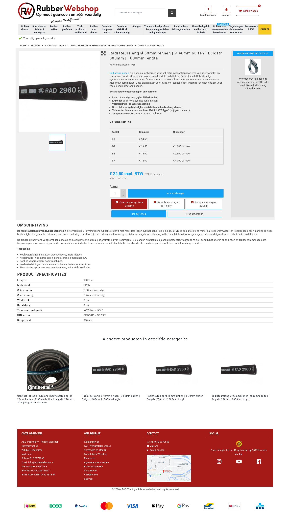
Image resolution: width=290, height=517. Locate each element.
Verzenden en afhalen (95, 450)
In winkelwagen (175, 193)
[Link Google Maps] (169, 466)
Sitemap (88, 478)
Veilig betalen (91, 474)
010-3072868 (37, 458)
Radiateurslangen (119, 73)
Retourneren (90, 470)
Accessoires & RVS (251, 28)
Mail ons (154, 446)
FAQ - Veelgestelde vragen (97, 446)
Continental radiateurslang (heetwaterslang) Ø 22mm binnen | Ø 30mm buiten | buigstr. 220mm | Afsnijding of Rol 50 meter (46, 399)
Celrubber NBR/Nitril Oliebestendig (122, 29)
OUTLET (264, 29)
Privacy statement (93, 466)
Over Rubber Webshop (95, 454)
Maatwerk (89, 458)
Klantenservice (91, 441)
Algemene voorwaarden (96, 462)
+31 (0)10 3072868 (159, 441)
